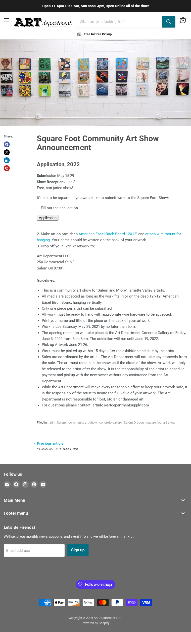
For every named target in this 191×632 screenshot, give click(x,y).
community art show (82, 422)
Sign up (78, 550)
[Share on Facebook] (7, 144)
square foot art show (160, 422)
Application (47, 218)
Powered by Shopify (95, 623)
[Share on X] (7, 152)
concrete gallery (110, 422)
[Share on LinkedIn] (7, 160)
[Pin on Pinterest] (7, 168)
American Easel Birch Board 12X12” (108, 234)
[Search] (168, 22)
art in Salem (57, 422)
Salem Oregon (134, 422)
